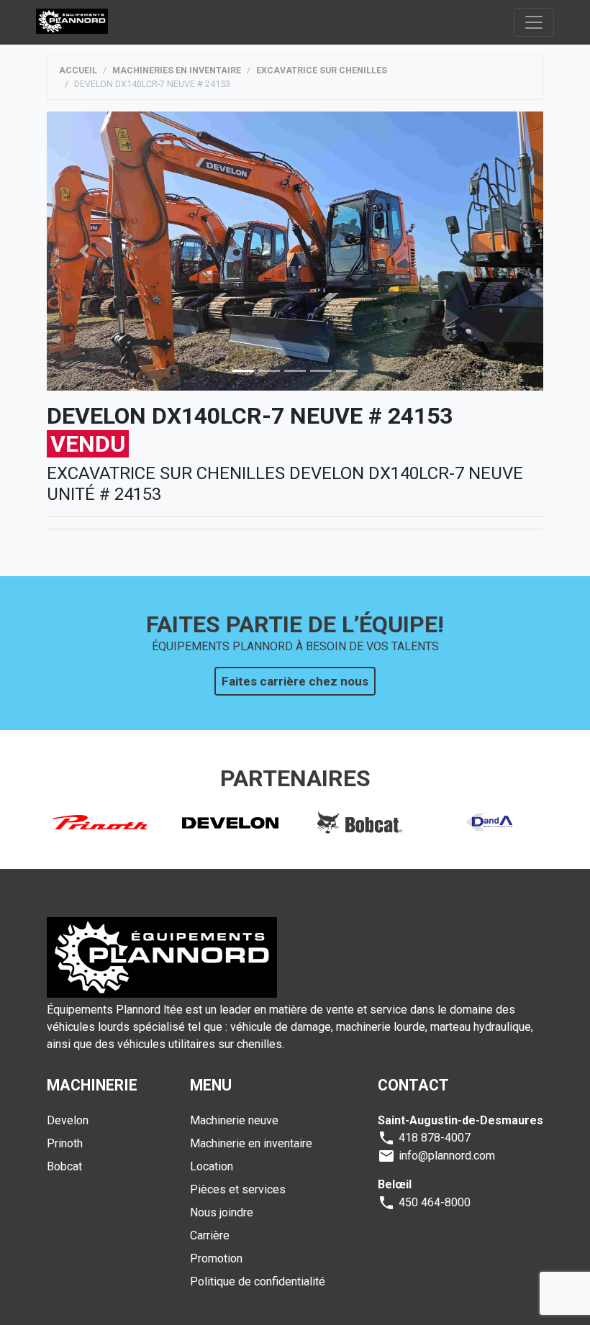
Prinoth (65, 1143)
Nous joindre (221, 1212)
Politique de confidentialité (257, 1281)
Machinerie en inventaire (251, 1143)
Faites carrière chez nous (295, 681)
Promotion (216, 1258)
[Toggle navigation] (534, 22)
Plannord (72, 21)
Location (211, 1166)
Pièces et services (238, 1189)
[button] (84, 251)
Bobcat (64, 1166)
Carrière (210, 1235)
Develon (67, 1120)
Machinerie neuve (234, 1120)
